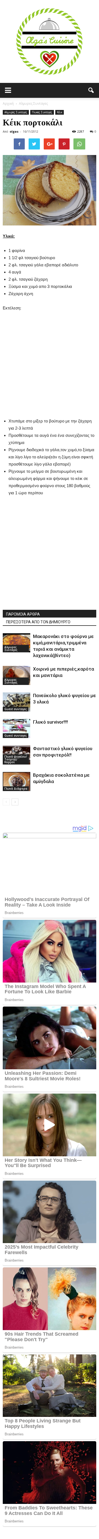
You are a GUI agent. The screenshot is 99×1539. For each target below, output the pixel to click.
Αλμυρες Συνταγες (15, 112)
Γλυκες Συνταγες (42, 112)
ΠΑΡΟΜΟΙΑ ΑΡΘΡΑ (23, 614)
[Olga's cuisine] (49, 41)
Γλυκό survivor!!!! (50, 722)
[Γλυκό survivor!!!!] (16, 728)
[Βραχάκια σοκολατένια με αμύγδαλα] (16, 781)
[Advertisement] (49, 361)
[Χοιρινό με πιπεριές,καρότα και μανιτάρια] (16, 675)
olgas (14, 131)
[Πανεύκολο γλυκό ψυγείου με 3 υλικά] (16, 701)
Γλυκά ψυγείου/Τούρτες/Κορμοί (15, 759)
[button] (91, 90)
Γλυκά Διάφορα (15, 788)
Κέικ (59, 112)
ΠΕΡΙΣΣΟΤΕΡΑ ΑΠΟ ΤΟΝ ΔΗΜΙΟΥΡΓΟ (38, 622)
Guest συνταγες (15, 709)
